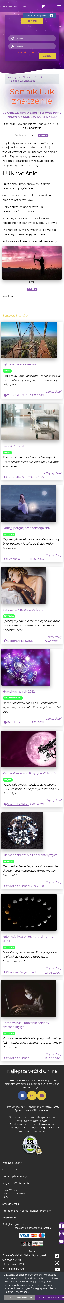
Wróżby (46, 1107)
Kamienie (8, 861)
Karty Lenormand (31, 1107)
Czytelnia (9, 534)
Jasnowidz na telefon (14, 1193)
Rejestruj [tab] (32, 26)
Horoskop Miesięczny (14, 1176)
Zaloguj (47, 55)
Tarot (55, 1107)
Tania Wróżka (10, 1190)
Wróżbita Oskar (18, 804)
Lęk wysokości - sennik (20, 364)
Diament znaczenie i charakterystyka (30, 855)
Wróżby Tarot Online (15, 6)
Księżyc (7, 780)
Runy (5, 1197)
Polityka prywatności (14, 1224)
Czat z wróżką (10, 1169)
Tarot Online (12, 1107)
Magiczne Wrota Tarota (16, 1183)
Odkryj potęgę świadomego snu (26, 528)
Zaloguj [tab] (32, 20)
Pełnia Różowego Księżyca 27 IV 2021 (30, 773)
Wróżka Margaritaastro (23, 972)
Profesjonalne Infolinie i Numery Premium (26, 1210)
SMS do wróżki (10, 1203)
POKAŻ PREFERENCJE (19, 1297)
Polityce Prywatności (16, 1291)
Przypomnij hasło (24, 52)
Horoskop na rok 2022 (19, 691)
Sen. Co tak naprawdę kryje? (24, 610)
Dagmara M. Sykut (20, 640)
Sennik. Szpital (13, 446)
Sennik (7, 371)
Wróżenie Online (12, 1162)
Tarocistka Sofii (17, 395)
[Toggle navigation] (58, 7)
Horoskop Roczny (12, 698)
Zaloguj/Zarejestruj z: (37, 15)
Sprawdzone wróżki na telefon (32, 1110)
